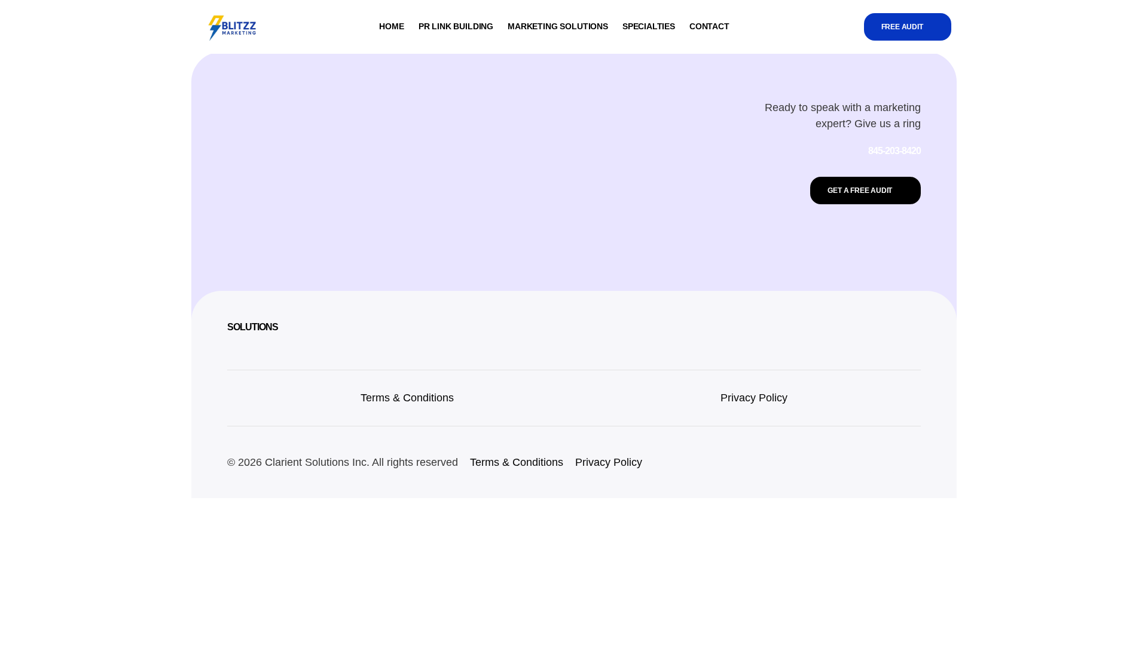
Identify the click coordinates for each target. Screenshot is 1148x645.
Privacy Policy (753, 398)
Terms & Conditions (407, 398)
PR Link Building (456, 26)
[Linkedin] (882, 462)
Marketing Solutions (558, 26)
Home (391, 26)
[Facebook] (909, 462)
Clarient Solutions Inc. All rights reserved (361, 462)
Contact (709, 26)
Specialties (648, 26)
